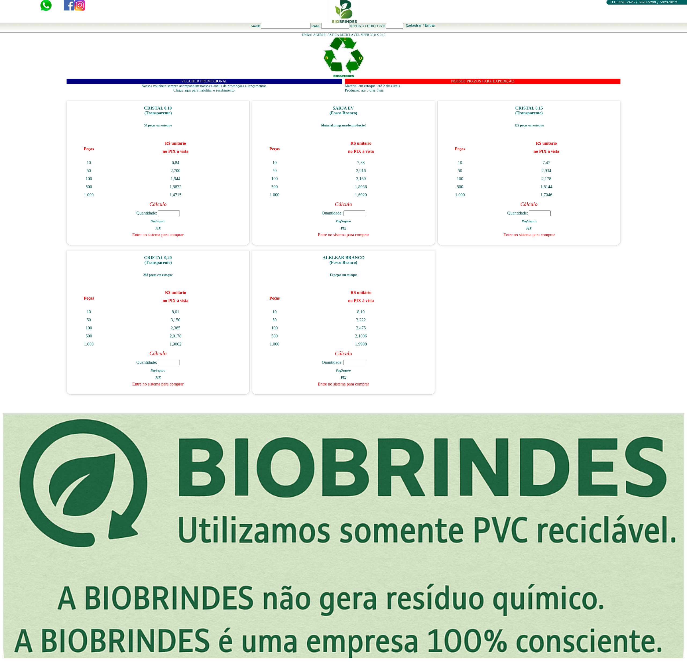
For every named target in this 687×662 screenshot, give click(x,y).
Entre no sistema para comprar (158, 234)
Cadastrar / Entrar (420, 25)
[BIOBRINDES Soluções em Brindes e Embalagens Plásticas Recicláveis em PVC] (343, 11)
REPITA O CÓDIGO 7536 (367, 26)
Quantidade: (147, 213)
